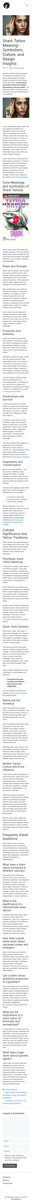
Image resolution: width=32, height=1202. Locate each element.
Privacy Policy (7, 1183)
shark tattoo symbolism (20, 457)
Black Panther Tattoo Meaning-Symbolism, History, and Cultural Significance (15, 1095)
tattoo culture (13, 818)
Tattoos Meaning (11, 1089)
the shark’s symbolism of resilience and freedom (13, 522)
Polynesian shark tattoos (13, 619)
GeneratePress (16, 1199)
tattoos (15, 877)
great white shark (20, 966)
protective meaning (12, 1005)
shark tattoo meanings (20, 177)
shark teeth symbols (18, 693)
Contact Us (7, 1177)
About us (6, 1180)
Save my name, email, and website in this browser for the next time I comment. (15, 1158)
